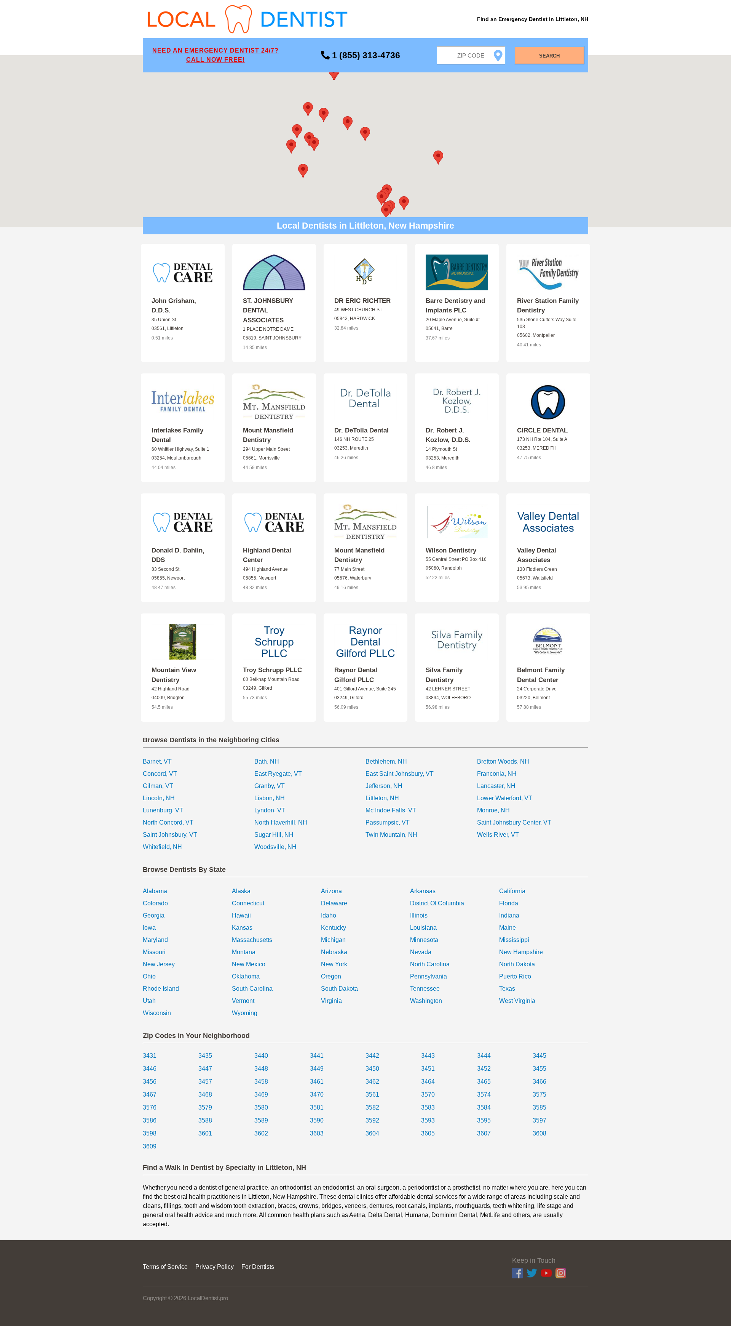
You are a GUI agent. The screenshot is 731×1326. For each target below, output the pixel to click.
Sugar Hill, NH (274, 834)
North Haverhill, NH (280, 822)
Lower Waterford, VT (504, 798)
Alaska (241, 891)
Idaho (328, 915)
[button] (365, 134)
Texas (507, 988)
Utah (149, 1001)
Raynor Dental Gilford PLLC (355, 675)
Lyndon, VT (269, 810)
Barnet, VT (157, 761)
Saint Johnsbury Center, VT (514, 822)
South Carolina (252, 988)
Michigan (333, 940)
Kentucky (333, 927)
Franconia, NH (497, 773)
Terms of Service (165, 1267)
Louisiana (423, 927)
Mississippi (514, 940)
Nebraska (334, 952)
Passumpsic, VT (388, 822)
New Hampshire (521, 952)
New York (334, 964)
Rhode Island (161, 988)
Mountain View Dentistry (174, 675)
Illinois (419, 915)
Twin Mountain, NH (391, 834)
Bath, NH (266, 761)
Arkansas (423, 891)
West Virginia (517, 1001)
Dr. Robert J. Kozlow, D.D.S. (448, 435)
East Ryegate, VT (278, 773)
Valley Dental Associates (536, 555)
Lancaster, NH (496, 786)
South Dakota (339, 988)
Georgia (153, 915)
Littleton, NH (382, 798)
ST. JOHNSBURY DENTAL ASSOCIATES (268, 310)
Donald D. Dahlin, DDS (178, 555)
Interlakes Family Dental (177, 435)
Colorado (155, 903)
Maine (507, 927)
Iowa (149, 927)
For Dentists (257, 1267)
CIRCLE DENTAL (542, 430)
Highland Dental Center (267, 555)
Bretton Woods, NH (503, 761)
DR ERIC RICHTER (362, 300)
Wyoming (244, 1013)
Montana (243, 952)
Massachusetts (252, 940)
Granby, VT (269, 786)
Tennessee (425, 988)
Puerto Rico (515, 976)
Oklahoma (246, 976)
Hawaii (241, 915)
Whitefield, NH (162, 847)
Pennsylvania (428, 976)
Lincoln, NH (159, 798)
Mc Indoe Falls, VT (391, 810)
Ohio (149, 976)
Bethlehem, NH (386, 761)
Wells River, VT (498, 834)
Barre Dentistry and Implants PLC (455, 305)
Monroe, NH (493, 810)
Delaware (334, 903)
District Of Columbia (437, 903)
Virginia (331, 1001)
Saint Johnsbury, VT (170, 834)
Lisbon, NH (269, 798)
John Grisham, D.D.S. (174, 305)
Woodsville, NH (275, 847)
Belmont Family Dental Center (541, 675)
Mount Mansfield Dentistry (268, 435)
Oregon (331, 976)
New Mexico (248, 964)
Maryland (155, 940)
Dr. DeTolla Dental (361, 430)
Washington (426, 1001)
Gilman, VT (158, 786)
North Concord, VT (168, 822)
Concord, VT (160, 773)
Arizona (331, 891)
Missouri (154, 952)
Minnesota (424, 940)
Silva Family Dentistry (444, 675)
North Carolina (430, 964)
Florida (508, 903)
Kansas (242, 927)
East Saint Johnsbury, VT (400, 773)
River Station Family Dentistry (548, 305)
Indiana (509, 915)
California (512, 891)
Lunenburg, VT (163, 810)
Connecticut (248, 903)
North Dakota (517, 964)
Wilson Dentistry (451, 550)
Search (549, 56)
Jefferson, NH (384, 786)
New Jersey (159, 964)
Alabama (155, 891)
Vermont (243, 1001)
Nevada (420, 952)
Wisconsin (157, 1013)
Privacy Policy (214, 1267)
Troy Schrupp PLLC (272, 670)
